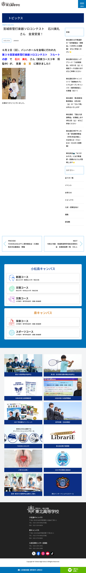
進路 (66, 214)
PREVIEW (23, 244)
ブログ (4, 25)
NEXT (62, 244)
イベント (68, 185)
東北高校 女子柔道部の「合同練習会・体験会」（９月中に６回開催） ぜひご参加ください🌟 (74, 46)
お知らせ (68, 192)
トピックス (10, 25)
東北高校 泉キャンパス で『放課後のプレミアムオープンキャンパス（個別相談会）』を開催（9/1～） (74, 84)
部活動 (67, 222)
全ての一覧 (69, 178)
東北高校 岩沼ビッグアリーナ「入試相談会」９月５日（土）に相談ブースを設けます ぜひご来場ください (75, 65)
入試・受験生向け (71, 207)
